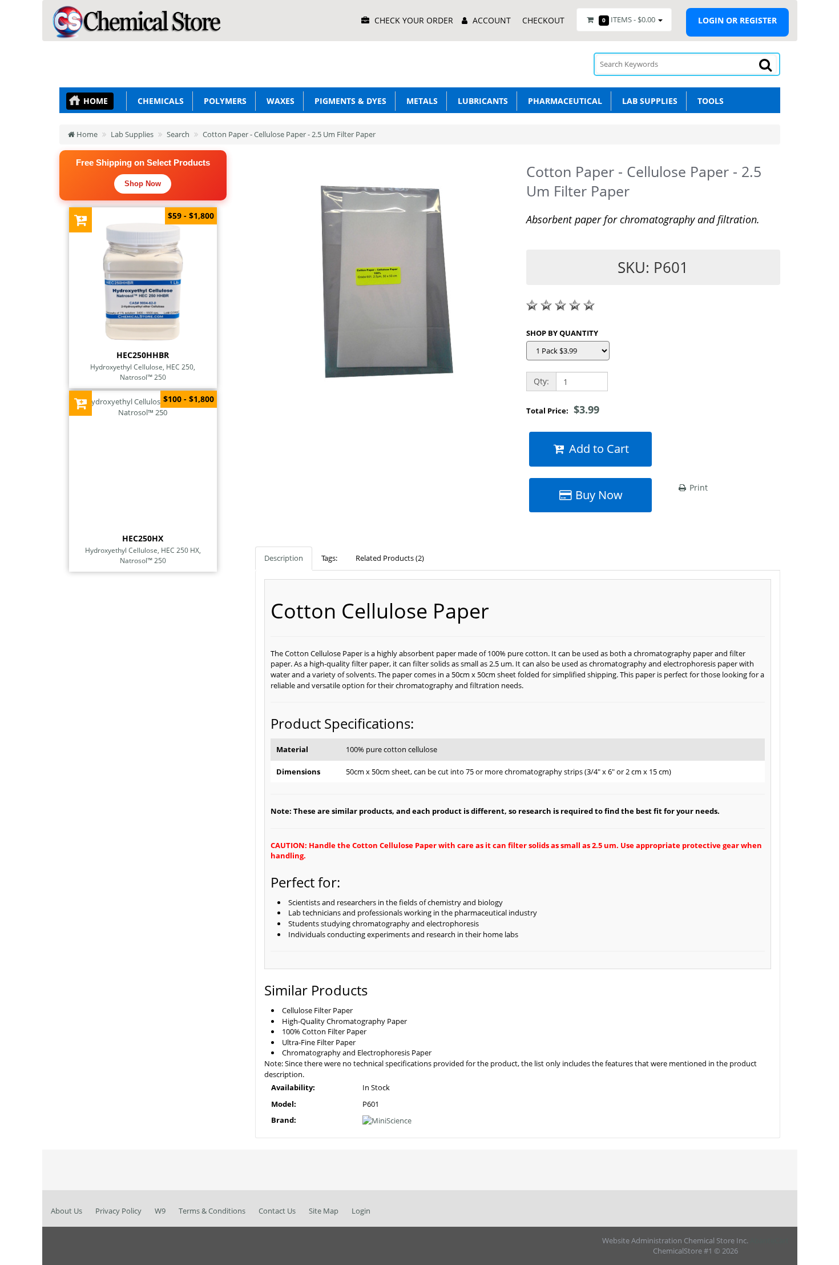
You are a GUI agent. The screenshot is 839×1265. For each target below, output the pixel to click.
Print (697, 487)
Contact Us (277, 1211)
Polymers (223, 100)
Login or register (737, 20)
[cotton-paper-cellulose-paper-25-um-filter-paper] (381, 281)
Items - (628, 19)
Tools (708, 100)
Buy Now (597, 495)
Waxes (278, 100)
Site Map (323, 1211)
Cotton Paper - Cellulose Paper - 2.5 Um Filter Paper (289, 134)
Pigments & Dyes (348, 100)
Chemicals (158, 100)
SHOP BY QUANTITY (562, 333)
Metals (420, 100)
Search (178, 134)
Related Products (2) (390, 558)
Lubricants (480, 100)
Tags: (329, 558)
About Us (66, 1211)
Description (283, 558)
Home (95, 100)
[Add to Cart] (81, 219)
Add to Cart (597, 448)
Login (361, 1211)
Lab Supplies (647, 100)
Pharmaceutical (562, 100)
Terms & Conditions (212, 1211)
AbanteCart (769, 1240)
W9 (160, 1211)
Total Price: (562, 409)
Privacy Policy (118, 1211)
